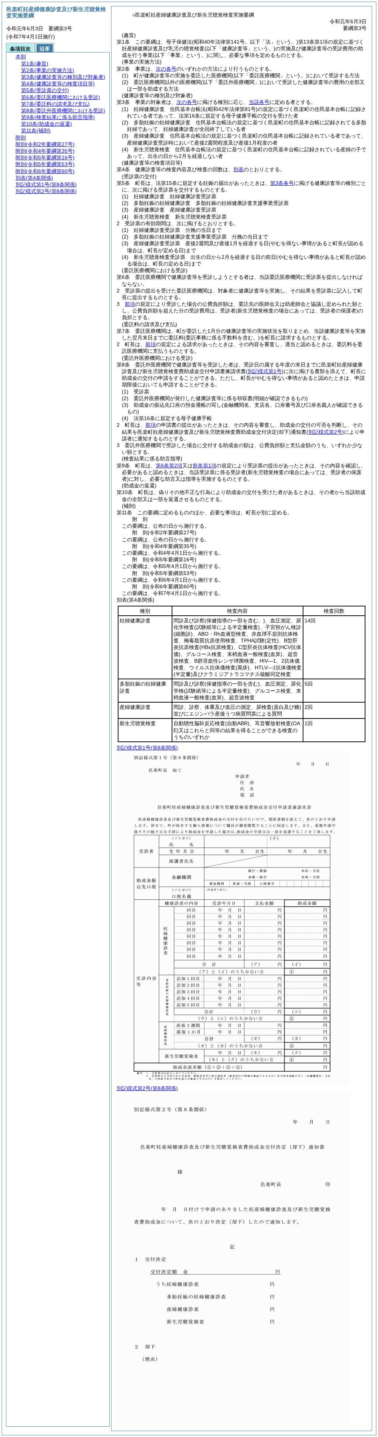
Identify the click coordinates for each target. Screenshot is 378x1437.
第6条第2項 (169, 466)
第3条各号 (282, 183)
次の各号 (166, 69)
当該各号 (259, 102)
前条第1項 (204, 466)
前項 (130, 304)
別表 (238, 169)
